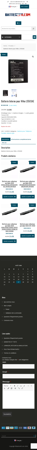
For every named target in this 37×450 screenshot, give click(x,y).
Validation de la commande (13, 313)
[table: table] (15, 388)
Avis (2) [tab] (4, 142)
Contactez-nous (8, 320)
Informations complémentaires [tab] (21, 139)
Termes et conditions (10, 353)
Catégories (8, 37)
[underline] (21, 385)
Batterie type (10, 133)
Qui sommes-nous (9, 302)
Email (5, 372)
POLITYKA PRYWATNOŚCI (11, 349)
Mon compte (24, 6)
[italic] (17, 385)
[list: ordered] (28, 385)
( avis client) (13, 105)
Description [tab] (5, 139)
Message (7, 381)
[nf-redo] (22, 388)
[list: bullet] (31, 385)
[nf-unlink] (11, 388)
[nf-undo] (19, 388)
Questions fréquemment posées (13, 317)
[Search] (33, 28)
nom (4, 362)
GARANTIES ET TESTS (10, 342)
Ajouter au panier (9, 196)
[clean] (24, 385)
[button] (34, 37)
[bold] (14, 385)
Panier (7, 309)
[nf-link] (8, 388)
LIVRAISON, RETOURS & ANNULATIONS (16, 345)
